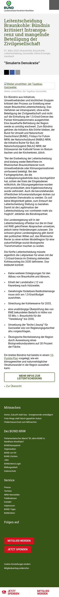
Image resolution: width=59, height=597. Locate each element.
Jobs (6, 460)
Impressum (9, 505)
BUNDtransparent (12, 445)
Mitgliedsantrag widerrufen (16, 568)
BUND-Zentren (11, 456)
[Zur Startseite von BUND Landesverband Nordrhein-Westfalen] (9, 5)
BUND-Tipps (10, 509)
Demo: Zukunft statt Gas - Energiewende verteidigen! (28, 414)
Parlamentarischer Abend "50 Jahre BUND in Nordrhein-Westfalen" (24, 440)
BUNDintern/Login (12, 463)
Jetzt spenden (13, 592)
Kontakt (7, 502)
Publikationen (10, 498)
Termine (8, 491)
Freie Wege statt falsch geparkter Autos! (22, 418)
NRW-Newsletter (12, 494)
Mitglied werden (43, 592)
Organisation (10, 449)
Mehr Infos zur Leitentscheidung (29, 377)
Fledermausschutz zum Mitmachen (20, 422)
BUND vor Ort (10, 453)
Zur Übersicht (13, 386)
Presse (7, 487)
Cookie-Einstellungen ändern (17, 564)
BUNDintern (9, 513)
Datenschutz (10, 471)
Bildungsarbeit (10, 467)
